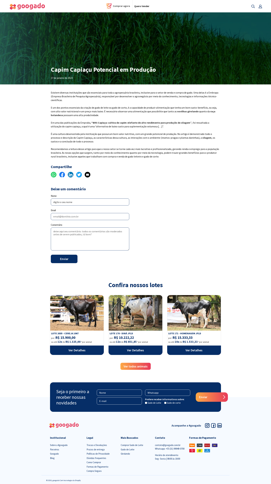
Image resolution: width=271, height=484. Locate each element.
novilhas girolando (188, 111)
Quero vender (141, 6)
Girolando (125, 453)
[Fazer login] (258, 6)
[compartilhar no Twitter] (79, 174)
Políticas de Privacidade (98, 453)
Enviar (64, 259)
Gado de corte (174, 402)
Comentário (56, 224)
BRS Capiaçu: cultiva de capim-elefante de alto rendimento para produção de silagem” (142, 122)
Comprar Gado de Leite (132, 445)
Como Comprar (94, 462)
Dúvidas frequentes (96, 458)
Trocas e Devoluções (97, 445)
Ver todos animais (136, 366)
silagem (207, 137)
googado (56, 480)
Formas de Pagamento (97, 466)
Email (53, 210)
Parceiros (54, 449)
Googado (54, 453)
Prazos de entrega (96, 449)
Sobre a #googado (59, 445)
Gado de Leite (154, 402)
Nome (54, 195)
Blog (52, 458)
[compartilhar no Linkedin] (70, 174)
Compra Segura (94, 470)
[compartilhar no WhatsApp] (53, 174)
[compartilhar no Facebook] (62, 174)
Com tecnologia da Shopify (70, 480)
